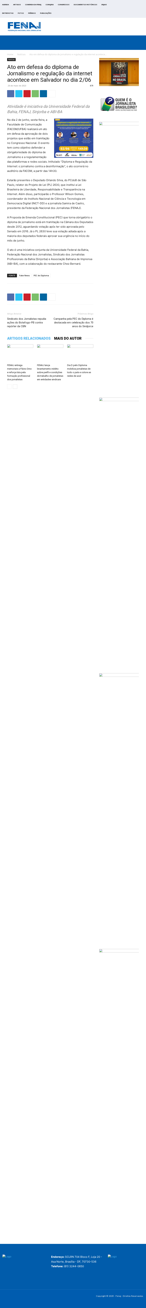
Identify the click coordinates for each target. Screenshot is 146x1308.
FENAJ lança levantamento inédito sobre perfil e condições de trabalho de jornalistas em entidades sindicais (50, 372)
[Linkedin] (43, 93)
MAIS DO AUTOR (68, 338)
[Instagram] (129, 10)
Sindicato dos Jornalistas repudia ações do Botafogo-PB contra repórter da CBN (26, 322)
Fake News (24, 275)
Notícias (21, 54)
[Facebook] (124, 10)
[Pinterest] (27, 93)
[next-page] (15, 386)
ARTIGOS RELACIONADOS (29, 338)
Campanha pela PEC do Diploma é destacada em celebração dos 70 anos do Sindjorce (73, 322)
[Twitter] (133, 10)
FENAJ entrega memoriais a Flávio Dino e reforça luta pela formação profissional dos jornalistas (19, 372)
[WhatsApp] (35, 93)
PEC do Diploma (41, 275)
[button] (140, 46)
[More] (52, 93)
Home (10, 54)
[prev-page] (9, 386)
